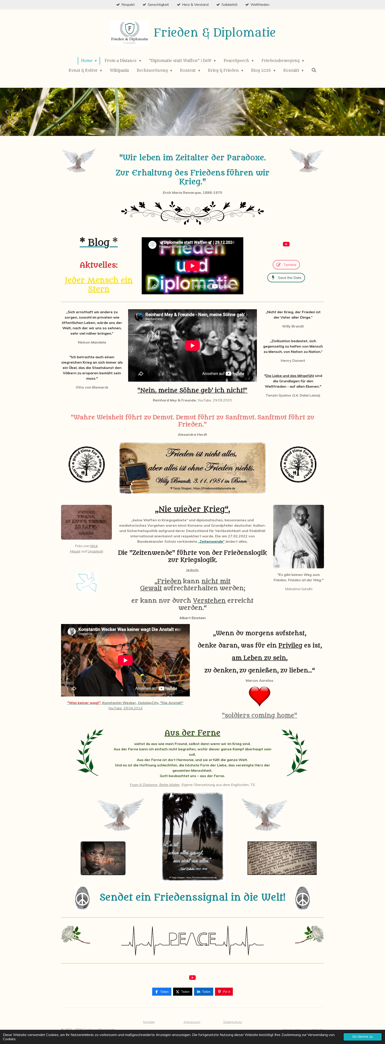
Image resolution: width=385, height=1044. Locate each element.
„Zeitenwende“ (211, 541)
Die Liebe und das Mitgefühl (290, 375)
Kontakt (149, 1022)
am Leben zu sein (259, 658)
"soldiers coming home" (259, 715)
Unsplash (95, 551)
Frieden (169, 581)
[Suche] (314, 70)
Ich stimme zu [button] (362, 1037)
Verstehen (209, 600)
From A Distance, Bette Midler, (155, 784)
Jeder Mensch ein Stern (99, 285)
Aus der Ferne (192, 733)
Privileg (290, 645)
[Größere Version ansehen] (78, 160)
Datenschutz (232, 1022)
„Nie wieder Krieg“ (191, 509)
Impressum (191, 1022)
